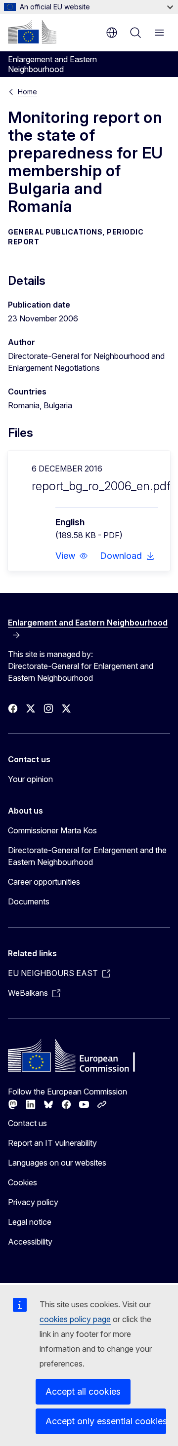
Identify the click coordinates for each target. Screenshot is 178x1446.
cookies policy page (75, 1319)
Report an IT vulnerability (52, 1143)
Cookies (22, 1182)
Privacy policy (33, 1202)
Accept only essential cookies (105, 1421)
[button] (71, 556)
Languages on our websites (57, 1163)
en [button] (112, 32)
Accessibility (30, 1242)
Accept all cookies (83, 1391)
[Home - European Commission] (32, 31)
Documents (28, 901)
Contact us (27, 1123)
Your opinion (30, 779)
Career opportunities (44, 882)
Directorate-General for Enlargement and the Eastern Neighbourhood (87, 856)
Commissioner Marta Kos (52, 830)
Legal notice (29, 1222)
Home (27, 91)
